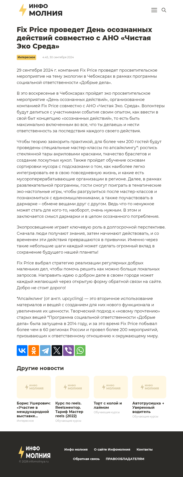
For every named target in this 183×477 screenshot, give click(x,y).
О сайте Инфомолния (112, 449)
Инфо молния (76, 449)
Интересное (26, 57)
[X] (57, 350)
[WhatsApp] (80, 350)
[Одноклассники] (33, 350)
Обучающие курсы (68, 420)
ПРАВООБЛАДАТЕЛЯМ (125, 459)
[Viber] (68, 350)
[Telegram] (45, 350)
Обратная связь (86, 459)
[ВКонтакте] (22, 350)
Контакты (145, 449)
